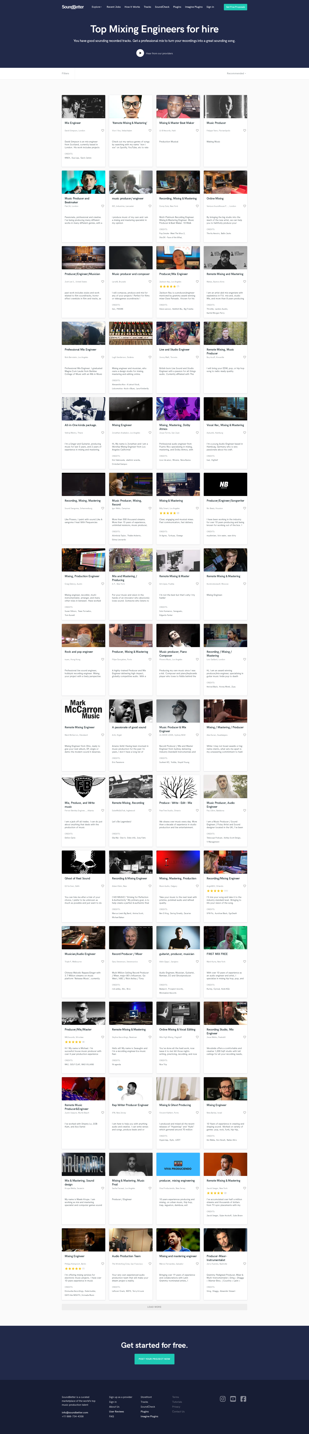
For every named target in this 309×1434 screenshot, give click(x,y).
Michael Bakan (118, 917)
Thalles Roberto (134, 535)
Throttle (210, 309)
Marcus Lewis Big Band (121, 913)
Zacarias (187, 913)
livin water (222, 535)
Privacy (176, 1406)
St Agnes (163, 535)
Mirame (176, 460)
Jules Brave (238, 1215)
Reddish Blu (177, 309)
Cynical (217, 989)
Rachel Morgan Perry (216, 313)
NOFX (128, 1291)
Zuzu (233, 687)
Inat (208, 460)
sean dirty (232, 535)
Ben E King (164, 913)
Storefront (146, 1397)
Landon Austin (221, 309)
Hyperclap (163, 1140)
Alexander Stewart (227, 1291)
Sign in (210, 7)
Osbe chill (131, 838)
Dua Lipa (75, 158)
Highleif (214, 460)
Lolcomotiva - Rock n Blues (123, 388)
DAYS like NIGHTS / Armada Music (79, 1295)
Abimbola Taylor (119, 535)
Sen (113, 309)
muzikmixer (211, 535)
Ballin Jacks (226, 233)
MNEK (67, 158)
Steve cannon (165, 309)
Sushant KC (164, 762)
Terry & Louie (138, 1291)
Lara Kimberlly (142, 388)
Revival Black (212, 687)
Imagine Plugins (194, 7)
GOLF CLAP (75, 1064)
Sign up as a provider (120, 1397)
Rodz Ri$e (225, 989)
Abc (123, 989)
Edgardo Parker (166, 615)
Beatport (163, 989)
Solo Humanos (165, 611)
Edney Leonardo (119, 540)
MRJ (67, 1064)
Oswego (179, 535)
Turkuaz (171, 535)
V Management (213, 842)
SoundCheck (162, 7)
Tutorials (177, 1402)
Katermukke (90, 1291)
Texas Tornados (84, 611)
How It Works (132, 7)
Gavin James (85, 158)
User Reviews (116, 1411)
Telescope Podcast (214, 838)
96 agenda (116, 1064)
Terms (175, 1397)
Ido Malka (211, 1140)
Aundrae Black (221, 913)
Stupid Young (183, 762)
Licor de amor (165, 460)
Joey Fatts (141, 838)
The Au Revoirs (213, 233)
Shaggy (215, 1291)
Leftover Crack (118, 1291)
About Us (114, 1406)
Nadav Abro (232, 1140)
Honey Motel (224, 687)
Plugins (177, 7)
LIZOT (177, 1140)
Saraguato (177, 611)
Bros (129, 989)
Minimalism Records (167, 993)
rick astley (116, 989)
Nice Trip (163, 1064)
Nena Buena (185, 460)
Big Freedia (188, 309)
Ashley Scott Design (232, 838)
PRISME (120, 309)
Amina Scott (138, 913)
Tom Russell (70, 615)
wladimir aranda (133, 460)
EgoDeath (233, 913)
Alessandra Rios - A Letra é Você (125, 384)
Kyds (172, 1140)
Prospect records (175, 989)
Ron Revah (220, 1140)
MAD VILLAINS (87, 1064)
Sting (209, 1291)
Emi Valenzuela (118, 460)
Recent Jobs (114, 7)
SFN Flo (210, 913)
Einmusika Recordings (74, 1291)
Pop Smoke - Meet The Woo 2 (172, 233)
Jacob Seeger (212, 1215)
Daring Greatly (176, 913)
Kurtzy (209, 989)
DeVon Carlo (70, 838)
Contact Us (178, 1411)
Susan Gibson (70, 611)
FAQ (111, 1416)
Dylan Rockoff (225, 1215)
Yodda (173, 762)
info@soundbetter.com (75, 1412)
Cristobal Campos (119, 464)
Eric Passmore (118, 762)
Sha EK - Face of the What (170, 237)
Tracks (147, 7)
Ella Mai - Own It (119, 838)
